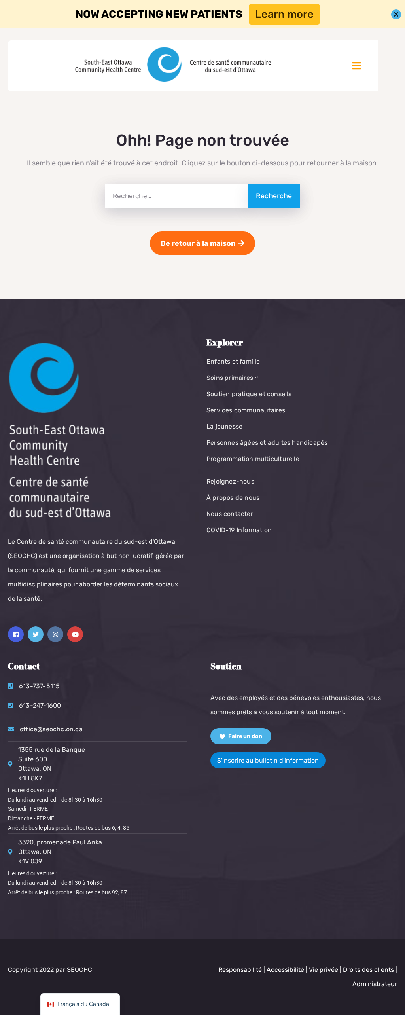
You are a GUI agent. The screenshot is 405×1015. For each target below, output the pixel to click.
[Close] (396, 14)
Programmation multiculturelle (252, 459)
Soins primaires (229, 377)
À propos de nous (232, 497)
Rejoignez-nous (230, 481)
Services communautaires (246, 410)
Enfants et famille (233, 361)
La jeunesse (224, 426)
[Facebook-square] (16, 634)
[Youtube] (75, 634)
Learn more (284, 14)
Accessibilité (285, 969)
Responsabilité (240, 969)
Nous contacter (229, 514)
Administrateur (374, 984)
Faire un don (244, 736)
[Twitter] (36, 634)
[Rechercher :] (176, 196)
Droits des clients (368, 969)
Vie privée (324, 969)
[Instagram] (55, 634)
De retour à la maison (198, 243)
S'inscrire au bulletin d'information (268, 760)
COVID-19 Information (239, 530)
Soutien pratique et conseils (249, 394)
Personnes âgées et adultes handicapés (266, 442)
